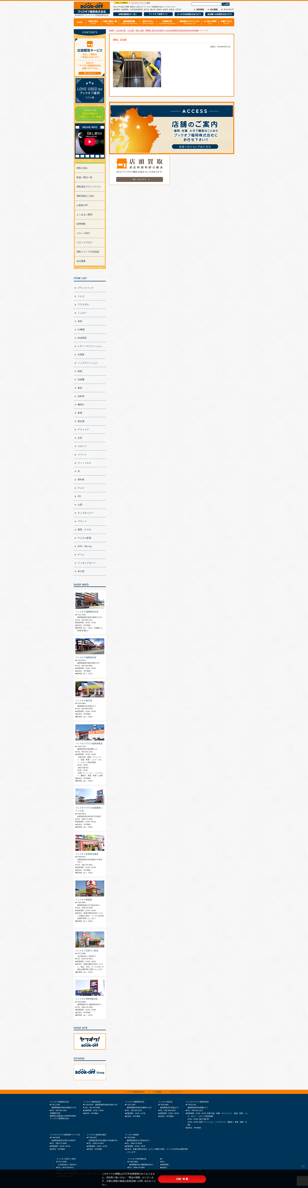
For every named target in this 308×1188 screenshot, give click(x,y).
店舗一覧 (180, 1178)
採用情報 (81, 224)
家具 (80, 388)
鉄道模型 (82, 338)
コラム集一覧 (120, 30)
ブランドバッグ (85, 287)
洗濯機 (81, 379)
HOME (111, 30)
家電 (80, 413)
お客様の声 (82, 205)
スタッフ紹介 (83, 233)
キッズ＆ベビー (85, 513)
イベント (82, 454)
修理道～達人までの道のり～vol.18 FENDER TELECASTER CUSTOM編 (172, 30)
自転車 (81, 396)
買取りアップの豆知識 (88, 251)
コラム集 (130, 30)
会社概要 (81, 261)
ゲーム (81, 554)
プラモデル (83, 304)
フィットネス (84, 463)
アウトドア (83, 429)
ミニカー (82, 313)
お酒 (80, 504)
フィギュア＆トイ (87, 563)
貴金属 (81, 421)
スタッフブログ (84, 242)
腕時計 (81, 404)
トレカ (81, 296)
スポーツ (82, 446)
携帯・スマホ (84, 529)
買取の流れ (82, 168)
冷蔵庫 (81, 354)
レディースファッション (90, 346)
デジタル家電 (84, 538)
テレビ (81, 488)
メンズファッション (88, 363)
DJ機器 (81, 329)
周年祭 (81, 479)
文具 (80, 438)
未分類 (81, 571)
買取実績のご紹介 (85, 196)
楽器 (80, 321)
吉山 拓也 (140, 30)
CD (79, 496)
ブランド (82, 521)
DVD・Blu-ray (85, 546)
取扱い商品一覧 (84, 177)
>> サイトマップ (175, 1092)
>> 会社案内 (157, 1092)
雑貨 (80, 371)
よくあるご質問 (84, 214)
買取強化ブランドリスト (89, 186)
